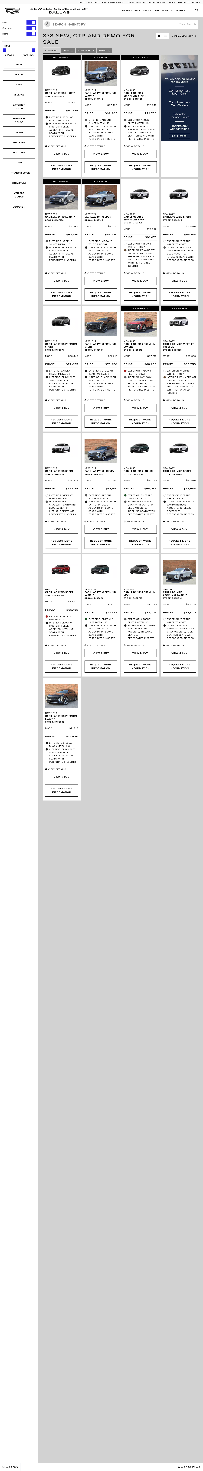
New (4, 22)
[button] (196, 10)
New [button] (147, 11)
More (179, 11)
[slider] (4, 50)
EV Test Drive (131, 10)
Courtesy (7, 28)
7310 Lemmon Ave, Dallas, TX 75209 (147, 2)
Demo (5, 34)
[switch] (19, 22)
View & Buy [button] (62, 154)
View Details (56, 146)
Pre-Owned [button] (162, 11)
